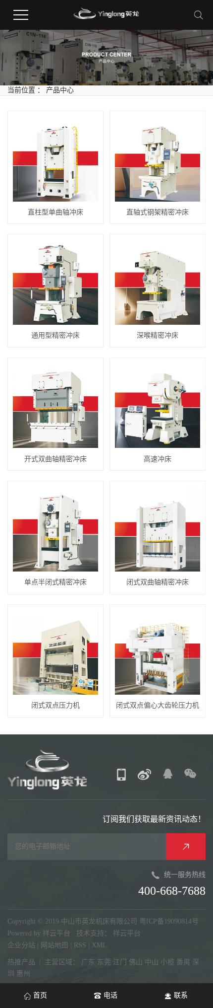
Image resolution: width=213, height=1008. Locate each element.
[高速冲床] (157, 405)
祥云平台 (56, 933)
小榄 (167, 962)
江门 (120, 962)
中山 (152, 962)
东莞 (104, 962)
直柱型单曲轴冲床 (55, 212)
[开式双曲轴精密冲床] (55, 405)
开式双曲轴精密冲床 (55, 459)
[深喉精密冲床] (157, 282)
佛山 (136, 962)
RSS (80, 945)
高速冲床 (157, 459)
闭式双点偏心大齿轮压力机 (157, 705)
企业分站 (21, 945)
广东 (88, 962)
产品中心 (60, 90)
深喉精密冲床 (157, 335)
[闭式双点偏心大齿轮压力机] (157, 652)
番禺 (183, 962)
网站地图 (55, 945)
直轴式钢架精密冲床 (157, 212)
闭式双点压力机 (55, 705)
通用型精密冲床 (55, 335)
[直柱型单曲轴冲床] (55, 159)
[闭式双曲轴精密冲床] (157, 529)
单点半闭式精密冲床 (55, 582)
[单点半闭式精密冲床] (55, 529)
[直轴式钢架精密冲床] (157, 159)
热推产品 (21, 962)
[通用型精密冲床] (55, 282)
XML (99, 945)
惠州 (23, 973)
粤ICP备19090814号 (169, 921)
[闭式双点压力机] (55, 652)
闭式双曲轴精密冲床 (157, 582)
